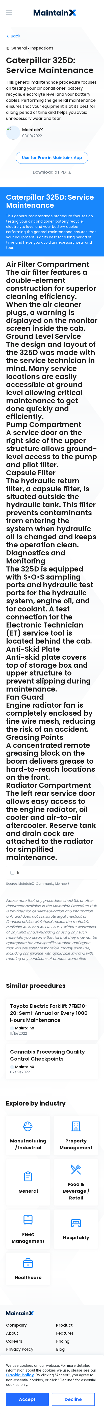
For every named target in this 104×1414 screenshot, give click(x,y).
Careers (14, 1341)
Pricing (62, 1341)
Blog (60, 1349)
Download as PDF (50, 172)
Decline (73, 1399)
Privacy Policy (19, 1349)
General (19, 48)
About (12, 1333)
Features (65, 1333)
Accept (27, 1399)
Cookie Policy (20, 1375)
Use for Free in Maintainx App (52, 158)
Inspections (41, 48)
